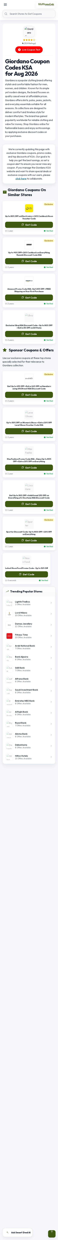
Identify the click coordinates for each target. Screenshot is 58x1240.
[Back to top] (52, 1234)
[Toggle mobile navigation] (5, 5)
